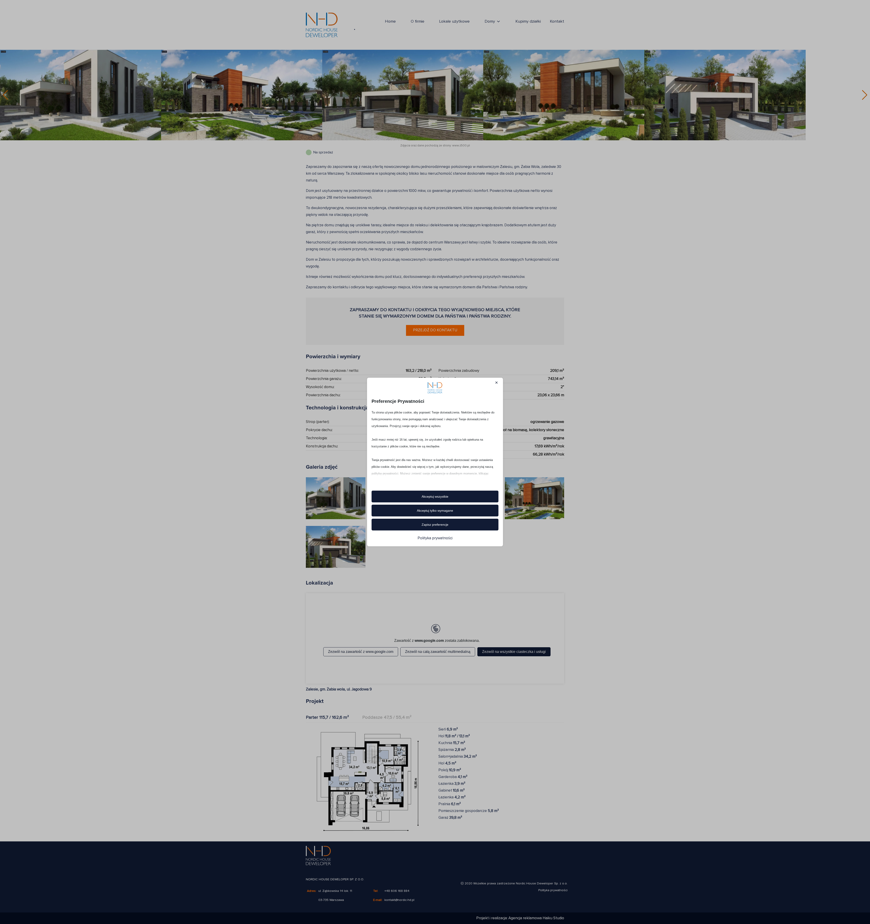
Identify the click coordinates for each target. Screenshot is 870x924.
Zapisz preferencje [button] (435, 524)
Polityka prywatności (435, 538)
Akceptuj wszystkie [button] (435, 496)
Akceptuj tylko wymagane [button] (435, 510)
